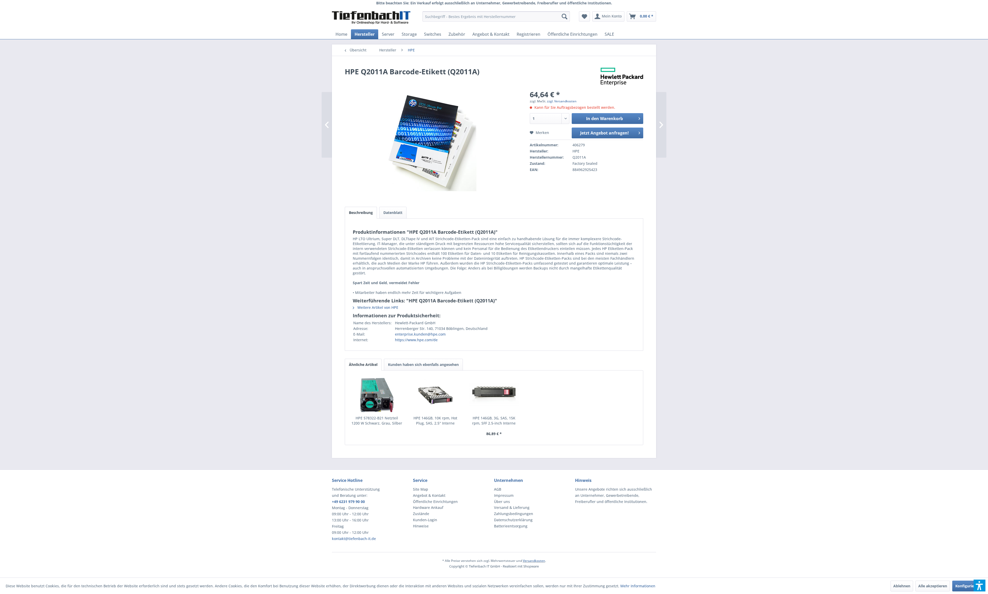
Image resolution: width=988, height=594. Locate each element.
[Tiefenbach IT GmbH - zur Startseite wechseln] (371, 17)
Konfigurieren (967, 585)
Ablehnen (901, 585)
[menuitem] (496, 16)
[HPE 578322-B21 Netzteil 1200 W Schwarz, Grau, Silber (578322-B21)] (376, 395)
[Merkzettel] (584, 16)
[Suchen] (564, 16)
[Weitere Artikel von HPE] (622, 77)
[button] (979, 585)
